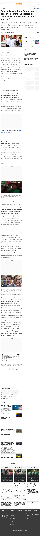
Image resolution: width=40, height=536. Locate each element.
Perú (12, 521)
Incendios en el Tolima (24, 6)
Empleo (20, 513)
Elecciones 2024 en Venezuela (13, 390)
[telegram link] (4, 518)
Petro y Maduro (4, 396)
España (12, 516)
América (12, 512)
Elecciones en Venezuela (5, 392)
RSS (12, 526)
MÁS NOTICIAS (11, 463)
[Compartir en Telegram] (11, 55)
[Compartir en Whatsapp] (2, 55)
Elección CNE (3, 6)
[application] (11, 187)
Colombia (3, 8)
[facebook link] (2, 516)
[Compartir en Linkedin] (8, 55)
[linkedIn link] (7, 518)
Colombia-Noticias (4, 398)
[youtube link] (2, 518)
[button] (1, 3)
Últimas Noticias (12, 524)
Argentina (12, 513)
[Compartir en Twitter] (6, 55)
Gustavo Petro (3, 390)
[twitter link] (4, 516)
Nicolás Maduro (13, 394)
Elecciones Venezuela (5, 394)
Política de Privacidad (35, 514)
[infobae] (20, 4)
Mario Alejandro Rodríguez (9, 32)
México (28, 516)
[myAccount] (38, 4)
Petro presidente (14, 392)
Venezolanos (7, 6)
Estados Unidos (12, 518)
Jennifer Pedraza (12, 6)
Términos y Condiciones (35, 512)
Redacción (20, 512)
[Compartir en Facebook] (4, 55)
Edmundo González (12, 396)
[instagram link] (7, 516)
